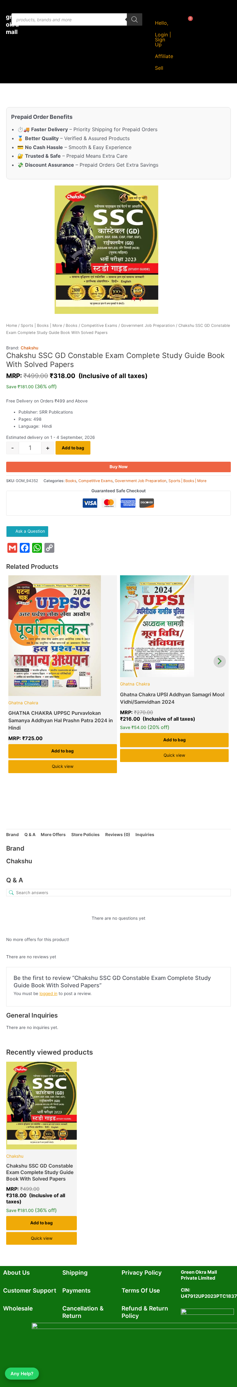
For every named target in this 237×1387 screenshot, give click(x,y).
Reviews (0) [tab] (117, 834)
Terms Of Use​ (141, 1290)
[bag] (185, 26)
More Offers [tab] (53, 834)
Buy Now (119, 466)
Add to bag (73, 447)
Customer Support (29, 1290)
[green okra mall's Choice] (62, 635)
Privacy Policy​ (142, 1272)
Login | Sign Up (163, 39)
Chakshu (29, 347)
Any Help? (21, 1374)
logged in (48, 993)
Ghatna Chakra (23, 702)
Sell (159, 68)
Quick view (62, 766)
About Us (16, 1272)
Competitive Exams (99, 325)
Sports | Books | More (41, 325)
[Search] (134, 19)
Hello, (161, 23)
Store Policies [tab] (85, 834)
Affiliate (164, 56)
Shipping (75, 1272)
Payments (76, 1290)
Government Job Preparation (148, 325)
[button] (161, 68)
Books (71, 325)
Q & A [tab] (29, 834)
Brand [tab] (12, 834)
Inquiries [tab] (144, 834)
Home (11, 325)
